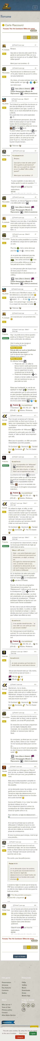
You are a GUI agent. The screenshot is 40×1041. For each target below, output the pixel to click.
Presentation (6, 982)
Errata (24, 993)
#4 (35, 151)
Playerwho (5, 50)
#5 (35, 197)
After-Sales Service (9, 1015)
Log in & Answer (20, 956)
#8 (35, 289)
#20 (35, 905)
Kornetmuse (6, 155)
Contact (5, 1012)
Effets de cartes (29, 29)
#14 (35, 537)
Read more (23, 1033)
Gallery (4, 993)
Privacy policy (7, 1010)
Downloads (26, 990)
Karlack (5, 656)
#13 (35, 503)
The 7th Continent (16, 29)
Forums (6, 29)
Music (24, 988)
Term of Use (6, 1007)
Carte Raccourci (13, 25)
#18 (35, 766)
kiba (3, 846)
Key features (6, 988)
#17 (35, 712)
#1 (35, 45)
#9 (35, 313)
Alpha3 (4, 420)
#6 (35, 217)
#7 (35, 234)
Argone (4, 771)
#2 (35, 68)
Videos (24, 985)
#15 (35, 651)
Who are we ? (7, 1005)
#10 (35, 329)
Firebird (5, 334)
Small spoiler (16, 348)
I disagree (20, 1037)
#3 (35, 99)
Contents (5, 990)
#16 (35, 684)
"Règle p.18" (16, 550)
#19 (35, 842)
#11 (35, 415)
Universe (5, 985)
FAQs (24, 982)
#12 (35, 457)
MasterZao (5, 73)
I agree (33, 1033)
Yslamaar (5, 104)
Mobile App (26, 996)
